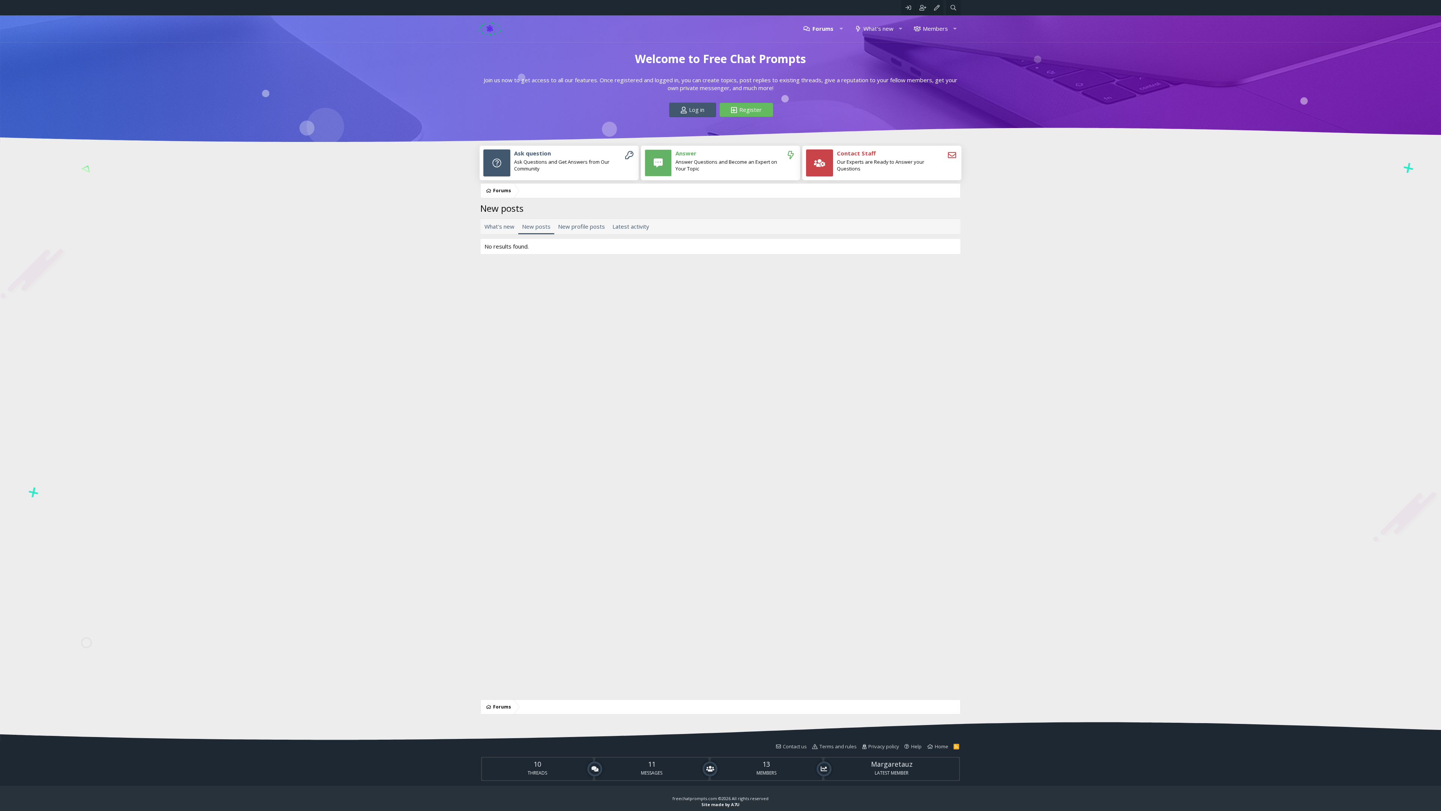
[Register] (629, 155)
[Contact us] (952, 155)
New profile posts (581, 226)
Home (941, 746)
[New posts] (790, 155)
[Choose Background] (936, 7)
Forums (822, 28)
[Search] (953, 7)
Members (935, 28)
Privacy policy (883, 746)
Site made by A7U (720, 804)
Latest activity (630, 226)
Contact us (795, 746)
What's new (878, 28)
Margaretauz (892, 764)
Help (916, 746)
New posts (536, 226)
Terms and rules (838, 746)
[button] (841, 28)
